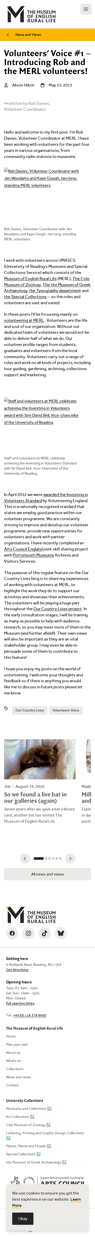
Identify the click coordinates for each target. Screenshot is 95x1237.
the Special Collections (25, 296)
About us (13, 1053)
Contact (12, 1085)
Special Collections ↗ (23, 1154)
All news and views (47, 874)
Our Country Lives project (57, 609)
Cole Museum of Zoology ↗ (28, 1125)
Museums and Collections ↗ (28, 1109)
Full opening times (20, 1003)
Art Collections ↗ (20, 1117)
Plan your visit (17, 1044)
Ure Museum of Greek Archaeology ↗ (36, 1162)
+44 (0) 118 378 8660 (29, 1015)
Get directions (17, 970)
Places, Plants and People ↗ (28, 1146)
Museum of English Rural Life (30, 278)
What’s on (13, 1061)
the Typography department (55, 290)
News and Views (28, 35)
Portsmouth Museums (33, 555)
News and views (18, 1077)
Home (11, 1036)
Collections (15, 1069)
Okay (22, 1218)
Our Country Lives (29, 710)
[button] (25, 858)
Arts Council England (23, 549)
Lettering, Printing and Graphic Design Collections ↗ (45, 1135)
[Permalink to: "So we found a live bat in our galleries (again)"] (39, 781)
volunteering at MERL (24, 320)
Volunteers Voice (66, 710)
